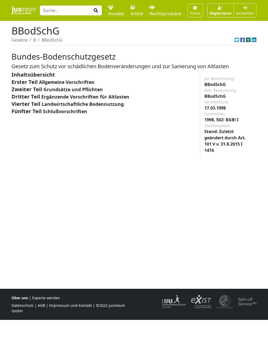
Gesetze (19, 40)
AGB (41, 305)
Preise (195, 13)
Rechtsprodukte (165, 13)
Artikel (136, 13)
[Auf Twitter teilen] (236, 40)
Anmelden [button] (245, 13)
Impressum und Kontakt (70, 305)
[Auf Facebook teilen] (242, 40)
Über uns (20, 297)
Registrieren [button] (221, 13)
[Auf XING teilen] (248, 40)
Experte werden (46, 297)
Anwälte (116, 13)
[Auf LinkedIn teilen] (254, 40)
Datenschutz (23, 305)
